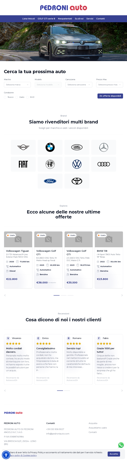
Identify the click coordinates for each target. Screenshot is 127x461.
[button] (6, 455)
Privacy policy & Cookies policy (22, 455)
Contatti (100, 19)
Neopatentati (65, 19)
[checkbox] (5, 97)
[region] (63, 263)
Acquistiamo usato (98, 428)
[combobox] (17, 84)
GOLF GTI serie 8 (46, 19)
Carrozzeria (70, 79)
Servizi (89, 19)
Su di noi (79, 19)
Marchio (7, 79)
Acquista (93, 423)
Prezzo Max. (101, 79)
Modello (38, 79)
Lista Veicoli (28, 19)
